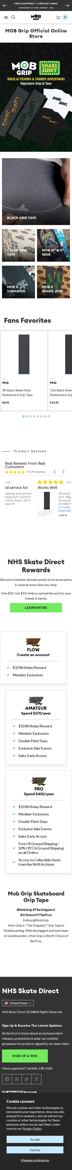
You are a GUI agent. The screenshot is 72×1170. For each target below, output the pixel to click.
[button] (6, 17)
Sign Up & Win (24, 1056)
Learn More (43, 607)
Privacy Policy (32, 1128)
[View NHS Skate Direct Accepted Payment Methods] (38, 8)
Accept (35, 1139)
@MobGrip (41, 920)
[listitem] (35, 505)
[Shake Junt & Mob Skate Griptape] (36, 97)
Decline (35, 1150)
